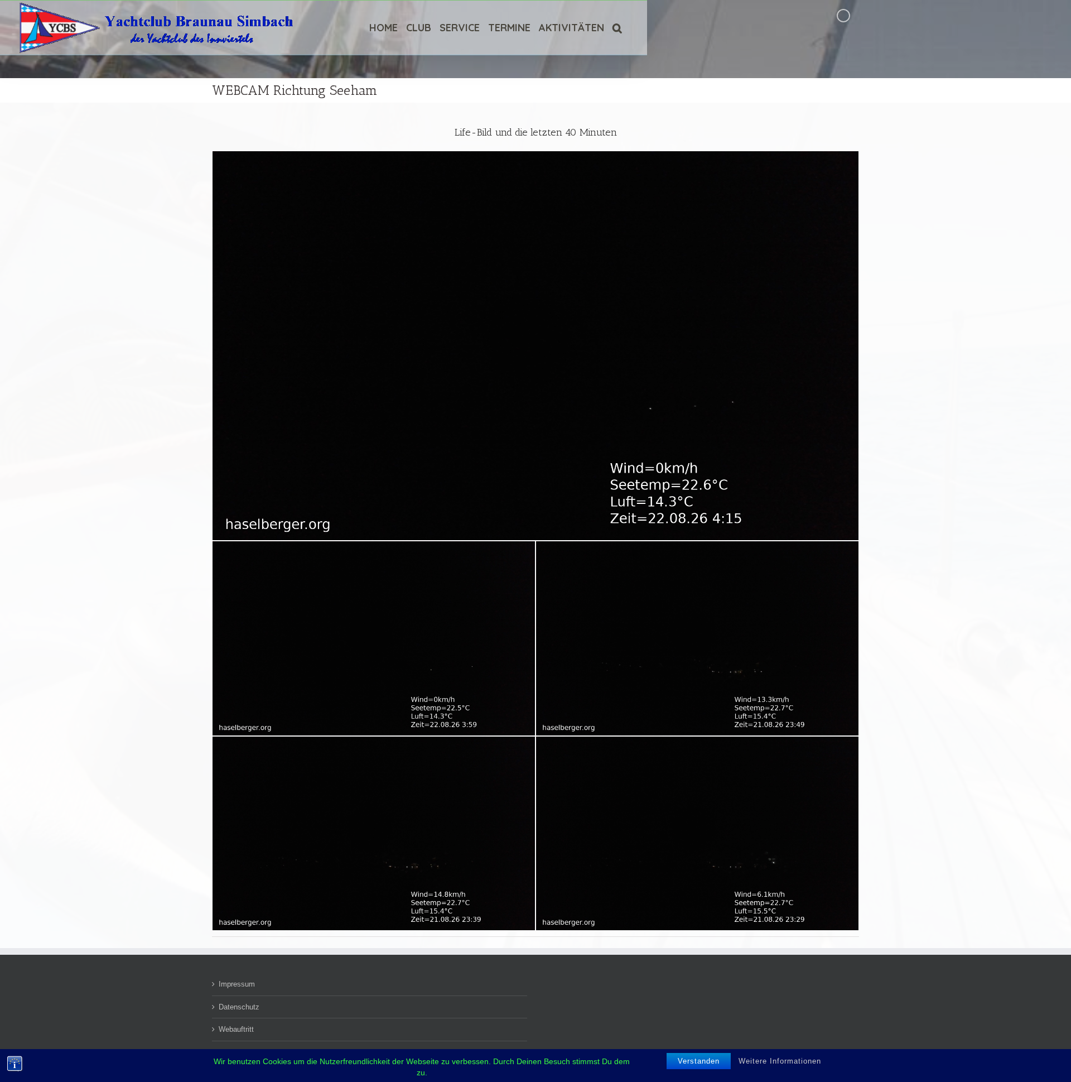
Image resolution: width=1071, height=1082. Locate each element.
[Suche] (617, 28)
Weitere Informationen (780, 1061)
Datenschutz (239, 1007)
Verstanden (699, 1061)
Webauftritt (236, 1029)
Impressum (237, 984)
